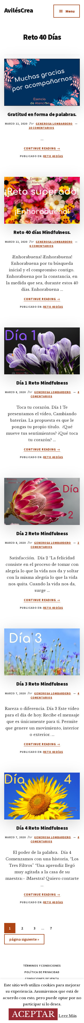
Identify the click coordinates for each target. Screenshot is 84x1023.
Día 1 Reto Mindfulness (42, 382)
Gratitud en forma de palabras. (42, 114)
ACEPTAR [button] (33, 1014)
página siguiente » (24, 940)
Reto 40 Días (53, 156)
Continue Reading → (42, 148)
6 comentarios (41, 246)
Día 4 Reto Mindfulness (42, 828)
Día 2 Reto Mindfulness (42, 533)
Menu (70, 11)
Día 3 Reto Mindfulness (42, 683)
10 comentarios (41, 127)
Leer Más (68, 1015)
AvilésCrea (18, 10)
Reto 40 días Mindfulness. (42, 232)
